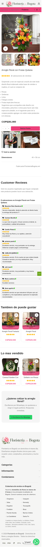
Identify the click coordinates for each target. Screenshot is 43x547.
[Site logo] (21, 3)
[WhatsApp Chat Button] (36, 542)
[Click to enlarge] (5, 48)
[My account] (39, 4)
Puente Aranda (11, 513)
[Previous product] (34, 10)
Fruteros (25, 10)
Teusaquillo (26, 506)
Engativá (9, 506)
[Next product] (39, 10)
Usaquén (26, 499)
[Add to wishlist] (16, 315)
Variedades (15, 10)
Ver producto (10, 326)
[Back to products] (37, 10)
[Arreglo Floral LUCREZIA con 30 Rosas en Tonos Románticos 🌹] (31, 320)
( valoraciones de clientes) (21, 76)
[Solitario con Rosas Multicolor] (31, 367)
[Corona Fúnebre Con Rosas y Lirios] (10, 367)
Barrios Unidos (28, 513)
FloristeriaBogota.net (32, 166)
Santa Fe (26, 516)
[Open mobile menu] (3, 4)
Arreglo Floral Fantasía (10, 331)
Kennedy (26, 502)
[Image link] (21, 440)
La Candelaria (11, 516)
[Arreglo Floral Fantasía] (10, 320)
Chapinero (10, 499)
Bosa (24, 509)
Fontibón (10, 509)
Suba (8, 502)
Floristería (4, 10)
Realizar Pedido (25, 128)
